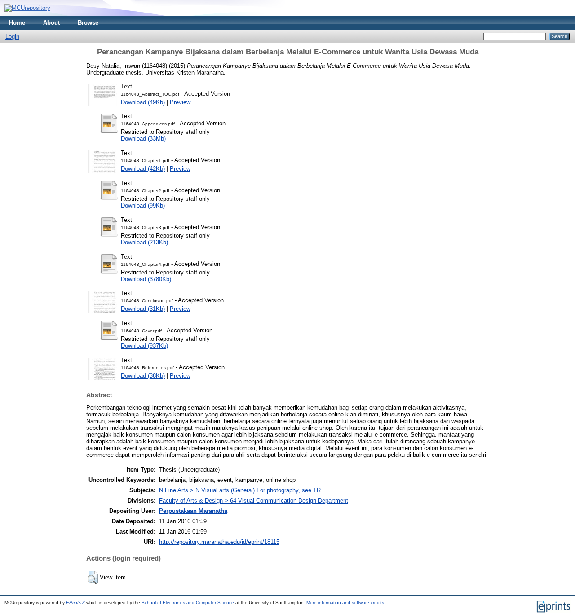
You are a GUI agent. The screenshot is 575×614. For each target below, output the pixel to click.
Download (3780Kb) (146, 279)
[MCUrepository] (27, 7)
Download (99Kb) (143, 205)
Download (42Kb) (143, 168)
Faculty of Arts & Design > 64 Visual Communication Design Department (253, 500)
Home (17, 22)
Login (12, 36)
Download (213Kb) (144, 242)
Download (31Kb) (143, 308)
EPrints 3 (75, 602)
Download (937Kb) (144, 345)
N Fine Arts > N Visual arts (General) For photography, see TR (240, 490)
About (51, 22)
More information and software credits (345, 602)
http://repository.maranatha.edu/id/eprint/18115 (219, 542)
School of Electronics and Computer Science (188, 602)
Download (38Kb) (143, 375)
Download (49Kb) (143, 102)
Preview (180, 102)
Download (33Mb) (143, 138)
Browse (88, 22)
